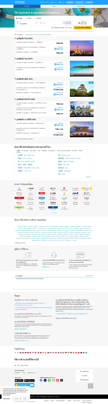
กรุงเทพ (64, 155)
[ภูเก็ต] (82, 68)
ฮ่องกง (19, 164)
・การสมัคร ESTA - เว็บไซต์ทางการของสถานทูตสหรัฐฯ (71, 313)
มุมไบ (68, 164)
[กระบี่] (82, 48)
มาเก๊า (24, 164)
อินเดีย (59, 164)
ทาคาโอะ (29, 158)
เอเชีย (18, 150)
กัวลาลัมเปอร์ (67, 171)
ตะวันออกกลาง (51, 150)
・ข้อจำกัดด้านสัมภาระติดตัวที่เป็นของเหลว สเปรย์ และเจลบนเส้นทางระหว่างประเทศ (29, 304)
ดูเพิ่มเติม (88, 176)
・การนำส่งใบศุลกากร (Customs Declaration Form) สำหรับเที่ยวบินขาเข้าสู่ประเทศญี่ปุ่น (33, 308)
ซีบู (30, 171)
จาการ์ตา (78, 158)
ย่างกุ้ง (63, 174)
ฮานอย (33, 167)
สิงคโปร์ (30, 164)
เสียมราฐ (65, 161)
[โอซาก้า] (82, 88)
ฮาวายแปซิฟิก (24, 150)
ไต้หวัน (19, 158)
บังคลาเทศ (60, 167)
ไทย (59, 155)
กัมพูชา (60, 161)
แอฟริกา (81, 150)
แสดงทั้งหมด (89, 275)
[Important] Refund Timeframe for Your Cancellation (38, 34)
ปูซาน (29, 155)
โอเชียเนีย (44, 150)
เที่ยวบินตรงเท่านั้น (63, 28)
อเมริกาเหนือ (33, 150)
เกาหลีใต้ (20, 155)
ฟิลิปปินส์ (20, 170)
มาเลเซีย (60, 170)
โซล (25, 155)
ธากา (66, 167)
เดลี (64, 164)
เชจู (33, 155)
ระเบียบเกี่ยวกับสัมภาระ (21, 340)
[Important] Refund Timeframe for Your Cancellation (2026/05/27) (30, 278)
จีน (18, 161)
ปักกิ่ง (22, 161)
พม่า (59, 174)
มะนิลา (26, 171)
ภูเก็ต (68, 155)
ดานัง (38, 167)
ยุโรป (39, 150)
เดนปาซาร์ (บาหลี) (70, 158)
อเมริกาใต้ (74, 150)
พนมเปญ (71, 161)
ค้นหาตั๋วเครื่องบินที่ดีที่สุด (83, 27)
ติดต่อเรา (45, 266)
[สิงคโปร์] (82, 109)
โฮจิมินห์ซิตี (27, 167)
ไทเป (24, 158)
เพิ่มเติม (91, 139)
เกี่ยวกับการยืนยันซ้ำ (20, 329)
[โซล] (82, 129)
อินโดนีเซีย (61, 158)
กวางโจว (33, 161)
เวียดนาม (20, 167)
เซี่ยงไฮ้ (27, 161)
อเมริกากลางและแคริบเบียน (64, 150)
